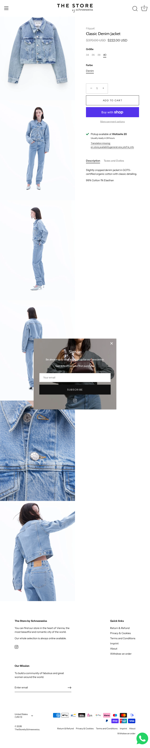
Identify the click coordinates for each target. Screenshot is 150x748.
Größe (89, 49)
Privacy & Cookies (120, 633)
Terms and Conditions (122, 638)
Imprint (114, 643)
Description (93, 160)
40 (104, 54)
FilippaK (90, 28)
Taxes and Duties (114, 160)
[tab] (95, 161)
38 (99, 54)
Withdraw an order (121, 653)
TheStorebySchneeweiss (27, 729)
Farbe (89, 65)
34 (87, 54)
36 (93, 54)
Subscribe (75, 389)
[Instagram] (75, 400)
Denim (90, 70)
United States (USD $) (21, 715)
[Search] (135, 9)
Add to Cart (112, 100)
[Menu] (6, 8)
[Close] (112, 343)
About (113, 648)
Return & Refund (120, 628)
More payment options (112, 121)
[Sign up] (69, 687)
